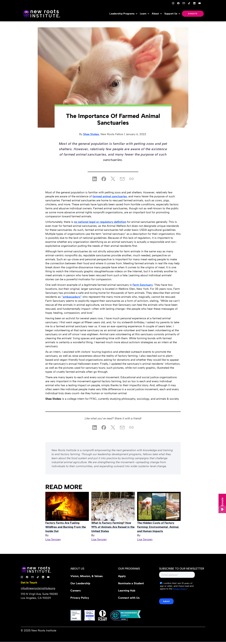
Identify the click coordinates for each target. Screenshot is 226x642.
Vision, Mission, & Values (86, 576)
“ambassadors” (71, 297)
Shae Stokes (91, 134)
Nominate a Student (131, 583)
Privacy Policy (79, 597)
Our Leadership (80, 583)
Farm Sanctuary (143, 285)
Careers (75, 590)
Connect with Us (129, 597)
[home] (41, 13)
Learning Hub (126, 590)
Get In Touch (29, 582)
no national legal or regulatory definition (100, 222)
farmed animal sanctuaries (110, 196)
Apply (122, 576)
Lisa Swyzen (53, 539)
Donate (193, 14)
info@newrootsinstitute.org (38, 588)
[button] (124, 13)
